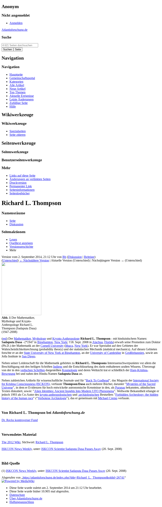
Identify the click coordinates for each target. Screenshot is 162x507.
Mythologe (39, 338)
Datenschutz (17, 495)
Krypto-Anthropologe (66, 338)
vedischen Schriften (32, 370)
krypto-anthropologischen (56, 394)
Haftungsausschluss (21, 502)
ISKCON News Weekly (17, 449)
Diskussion (75, 257)
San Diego (28, 356)
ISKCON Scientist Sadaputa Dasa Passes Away (71, 449)
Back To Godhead (97, 380)
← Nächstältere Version (34, 260)
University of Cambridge (105, 352)
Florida (108, 342)
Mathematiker (22, 338)
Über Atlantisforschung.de (25, 498)
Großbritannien (134, 352)
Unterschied (10, 260)
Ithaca (69, 345)
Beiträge (89, 257)
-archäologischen (88, 394)
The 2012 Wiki (11, 442)
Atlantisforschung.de (14, 29)
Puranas (120, 387)
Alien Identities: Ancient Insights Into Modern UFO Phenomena (74, 391)
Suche (6, 37)
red (5, 338)
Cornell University (52, 345)
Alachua (97, 342)
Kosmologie (69, 370)
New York (60, 342)
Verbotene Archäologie (52, 398)
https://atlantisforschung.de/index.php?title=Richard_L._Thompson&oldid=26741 (73, 477)
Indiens (57, 366)
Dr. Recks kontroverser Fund (20, 420)
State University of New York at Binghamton (52, 352)
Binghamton (45, 342)
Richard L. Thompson (49, 442)
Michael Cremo (107, 398)
